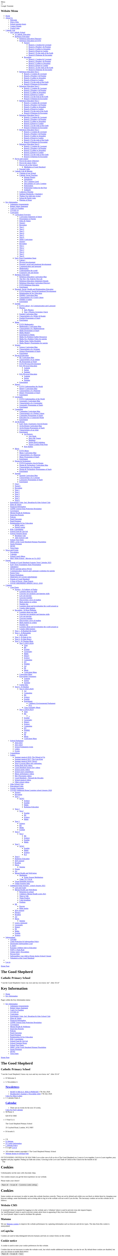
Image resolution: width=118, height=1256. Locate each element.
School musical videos (23, 780)
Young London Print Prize (38, 444)
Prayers (22, 906)
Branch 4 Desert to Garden (38, 51)
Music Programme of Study (29, 457)
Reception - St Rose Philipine (25, 610)
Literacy (22, 260)
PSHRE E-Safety (25, 300)
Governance (14, 511)
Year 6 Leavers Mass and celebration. (28, 763)
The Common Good (31, 181)
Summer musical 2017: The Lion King (29, 759)
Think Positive (24, 898)
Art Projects (28, 434)
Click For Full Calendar (14, 1110)
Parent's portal (20, 527)
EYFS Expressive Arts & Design (31, 463)
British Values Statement (19, 206)
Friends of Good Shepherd (20, 579)
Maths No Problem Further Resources (33, 337)
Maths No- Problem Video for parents (33, 339)
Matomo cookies (13, 1224)
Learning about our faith (28, 592)
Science (17, 345)
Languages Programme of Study (31, 480)
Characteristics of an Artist (28, 430)
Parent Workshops (16, 575)
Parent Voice (14, 573)
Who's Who (14, 22)
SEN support (19, 861)
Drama (17, 869)
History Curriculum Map (28, 389)
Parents (8, 560)
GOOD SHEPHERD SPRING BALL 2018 (26, 583)
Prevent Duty (15, 954)
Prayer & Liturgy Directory (29, 161)
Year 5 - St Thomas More (24, 641)
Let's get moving (25, 596)
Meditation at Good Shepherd (35, 167)
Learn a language (21, 923)
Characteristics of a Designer (29, 467)
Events (17, 751)
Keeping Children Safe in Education (23, 948)
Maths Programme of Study (29, 331)
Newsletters (14, 552)
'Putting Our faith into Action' (30, 196)
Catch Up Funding (17, 208)
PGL (30, 705)
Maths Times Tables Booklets (30, 341)
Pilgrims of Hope (25, 200)
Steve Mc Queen (35, 438)
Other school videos (22, 782)
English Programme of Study (29, 318)
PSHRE (27, 664)
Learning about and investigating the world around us (38, 606)
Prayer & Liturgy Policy (28, 163)
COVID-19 (14, 210)
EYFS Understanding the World (31, 386)
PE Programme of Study (28, 362)
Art (25, 666)
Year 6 (21, 237)
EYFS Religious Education (29, 285)
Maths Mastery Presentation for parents (33, 343)
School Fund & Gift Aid (19, 531)
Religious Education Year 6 (29, 144)
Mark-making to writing (28, 602)
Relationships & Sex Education (30, 293)
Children (9, 585)
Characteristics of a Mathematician (31, 329)
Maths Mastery (24, 333)
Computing (19, 409)
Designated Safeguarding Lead (21, 944)
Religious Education (22, 37)
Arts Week (32, 436)
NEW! (21, 799)
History (17, 384)
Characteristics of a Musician (29, 455)
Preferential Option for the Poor (35, 188)
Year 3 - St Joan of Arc (23, 637)
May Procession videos (23, 776)
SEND (12, 546)
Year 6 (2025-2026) (26, 689)
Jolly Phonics (29, 310)
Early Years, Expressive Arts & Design (33, 424)
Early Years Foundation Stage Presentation (25, 565)
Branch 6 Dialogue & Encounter (40, 55)
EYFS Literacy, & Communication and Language (37, 306)
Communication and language (30, 266)
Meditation (23, 875)
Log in (8, 962)
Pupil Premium (15, 521)
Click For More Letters (14, 1096)
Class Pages (14, 587)
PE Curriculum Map (26, 357)
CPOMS (13, 939)
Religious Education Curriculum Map (33, 277)
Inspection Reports (17, 515)
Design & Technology (23, 461)
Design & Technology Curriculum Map (33, 465)
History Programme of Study (29, 393)
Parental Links (24, 169)
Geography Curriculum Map (29, 401)
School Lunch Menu (17, 556)
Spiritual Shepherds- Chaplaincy (31, 194)
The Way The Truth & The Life (30, 279)
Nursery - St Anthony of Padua (26, 589)
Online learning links (22, 884)
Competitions (15, 753)
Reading (18, 863)
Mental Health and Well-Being (26, 890)
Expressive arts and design (29, 273)
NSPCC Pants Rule (17, 950)
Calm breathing (25, 900)
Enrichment (23, 287)
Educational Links (16, 786)
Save (21, 1254)
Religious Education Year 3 (29, 101)
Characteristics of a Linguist (29, 478)
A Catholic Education (22, 34)
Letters (17, 749)
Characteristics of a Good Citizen (31, 297)
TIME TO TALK (25, 879)
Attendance (14, 567)
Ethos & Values (25, 221)
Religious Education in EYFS (30, 41)
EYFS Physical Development (30, 364)
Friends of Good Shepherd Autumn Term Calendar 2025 (30, 563)
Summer (27, 372)
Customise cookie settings (28, 1185)
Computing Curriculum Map (29, 411)
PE (25, 668)
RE (25, 647)
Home (8, 16)
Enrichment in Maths (27, 335)
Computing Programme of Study (31, 415)
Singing (22, 867)
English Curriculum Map (28, 314)
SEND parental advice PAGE (21, 569)
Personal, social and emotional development (35, 264)
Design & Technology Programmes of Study (35, 469)
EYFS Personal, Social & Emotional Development (37, 291)
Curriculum (14, 213)
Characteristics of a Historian (29, 391)
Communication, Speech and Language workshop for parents (32, 571)
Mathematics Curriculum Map (30, 326)
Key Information (12, 202)
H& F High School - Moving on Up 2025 (25, 558)
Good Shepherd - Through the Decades (29, 778)
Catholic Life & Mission (23, 171)
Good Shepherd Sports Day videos (27, 768)
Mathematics (24, 268)
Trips (26, 645)
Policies (13, 517)
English (17, 304)
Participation (28, 186)
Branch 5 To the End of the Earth (36, 97)
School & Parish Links (27, 198)
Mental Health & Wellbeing (20, 513)
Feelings (22, 902)
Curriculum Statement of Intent (30, 217)
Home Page (5, 966)
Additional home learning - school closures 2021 (27, 886)
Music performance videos (24, 774)
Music (17, 449)
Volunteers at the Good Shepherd (22, 958)
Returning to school (26, 892)
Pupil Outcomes (16, 519)
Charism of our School (27, 173)
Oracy (17, 484)
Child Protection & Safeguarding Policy (24, 941)
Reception (27, 57)
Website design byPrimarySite (17, 1154)
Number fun (23, 604)
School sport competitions (24, 772)
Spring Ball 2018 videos (23, 765)
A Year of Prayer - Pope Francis (21, 581)
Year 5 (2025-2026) (26, 643)
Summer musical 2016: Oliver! (26, 761)
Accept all (13, 1185)
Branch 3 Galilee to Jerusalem (39, 49)
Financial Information (18, 507)
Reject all (5, 1185)
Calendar (13, 554)
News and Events (12, 550)
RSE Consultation (16, 529)
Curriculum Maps (30, 672)
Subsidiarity (28, 179)
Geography (19, 397)
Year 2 (21, 229)
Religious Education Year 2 (29, 86)
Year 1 (21, 227)
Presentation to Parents (27, 219)
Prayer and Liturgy (21, 159)
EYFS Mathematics (26, 324)
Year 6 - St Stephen (22, 687)
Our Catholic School (17, 32)
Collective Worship (26, 192)
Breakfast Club (20, 536)
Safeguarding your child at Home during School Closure (30, 956)
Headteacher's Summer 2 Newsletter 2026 (25, 1094)
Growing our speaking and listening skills (34, 594)
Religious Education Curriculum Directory (34, 283)
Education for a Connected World (31, 418)
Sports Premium (16, 544)
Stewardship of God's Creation (35, 184)
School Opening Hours (18, 534)
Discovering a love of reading (30, 600)
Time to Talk (24, 896)
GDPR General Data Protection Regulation (26, 509)
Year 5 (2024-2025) (26, 710)
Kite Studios (28, 447)
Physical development (27, 262)
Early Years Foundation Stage (25, 258)
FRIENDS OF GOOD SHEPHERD (23, 577)
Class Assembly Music (32, 707)
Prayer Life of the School (28, 165)
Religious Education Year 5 (29, 130)
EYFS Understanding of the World (32, 399)
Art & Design (20, 422)
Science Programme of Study (30, 351)
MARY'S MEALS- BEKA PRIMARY (24, 1092)
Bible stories (23, 908)
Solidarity (27, 190)
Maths (17, 322)
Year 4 (21, 233)
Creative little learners (27, 608)
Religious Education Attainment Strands (33, 281)
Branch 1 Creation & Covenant (40, 45)
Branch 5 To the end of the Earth (36, 111)
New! (21, 811)
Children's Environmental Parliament (42, 703)
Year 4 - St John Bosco (23, 639)
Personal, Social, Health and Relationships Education (34, 289)
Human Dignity (29, 177)
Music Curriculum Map (27, 453)
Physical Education (22, 355)
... (29, 716)
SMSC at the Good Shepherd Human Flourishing (28, 542)
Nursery (27, 43)
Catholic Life (10, 30)
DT (25, 662)
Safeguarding (10, 937)
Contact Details (15, 26)
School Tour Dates (17, 540)
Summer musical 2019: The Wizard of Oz (30, 757)
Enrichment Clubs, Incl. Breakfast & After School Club (30, 502)
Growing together (25, 598)
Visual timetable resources (24, 881)
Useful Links (15, 28)
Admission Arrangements (19, 204)
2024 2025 (19, 743)
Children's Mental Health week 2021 (32, 894)
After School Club (21, 538)
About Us (9, 18)
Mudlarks (32, 440)
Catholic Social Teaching (28, 175)
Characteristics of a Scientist (29, 349)
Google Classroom (17, 788)
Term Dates (14, 548)
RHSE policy (20, 525)
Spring (26, 370)
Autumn (27, 368)
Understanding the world (28, 271)
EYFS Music (24, 451)
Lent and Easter (20, 888)
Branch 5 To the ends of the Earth (41, 53)
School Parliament (16, 741)
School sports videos (22, 770)
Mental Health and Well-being (26, 873)
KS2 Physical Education (28, 374)
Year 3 (21, 231)
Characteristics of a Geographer (30, 403)
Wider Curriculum (25, 239)
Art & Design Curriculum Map (30, 426)
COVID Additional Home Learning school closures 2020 (31, 790)
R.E (25, 855)
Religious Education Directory (30, 39)
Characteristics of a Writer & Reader (32, 316)
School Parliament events (24, 747)
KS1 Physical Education (28, 366)
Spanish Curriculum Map (28, 476)
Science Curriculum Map (28, 347)
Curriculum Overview (23, 215)
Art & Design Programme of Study (32, 428)
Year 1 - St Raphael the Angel (25, 631)
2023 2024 (19, 745)
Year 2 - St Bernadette (23, 633)
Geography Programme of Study (31, 405)
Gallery (13, 755)
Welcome (13, 20)
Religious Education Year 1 (29, 72)
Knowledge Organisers (27, 676)
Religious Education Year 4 (29, 115)
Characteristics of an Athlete (29, 360)
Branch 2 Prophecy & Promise (40, 47)
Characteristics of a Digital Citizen (31, 413)
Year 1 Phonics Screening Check (36, 312)
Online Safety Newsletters (19, 952)
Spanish (18, 473)
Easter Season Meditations (33, 877)
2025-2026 (23, 635)
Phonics (22, 308)
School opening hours (18, 24)
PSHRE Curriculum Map (28, 295)
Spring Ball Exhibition (37, 442)
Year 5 (21, 235)
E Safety (13, 946)
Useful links (23, 685)
